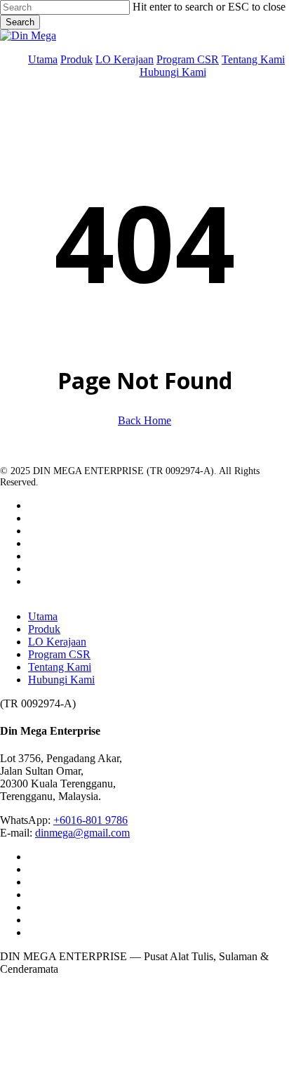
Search (20, 22)
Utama (43, 616)
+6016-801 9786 (90, 820)
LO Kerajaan (57, 642)
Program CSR (59, 654)
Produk (44, 629)
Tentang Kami (59, 667)
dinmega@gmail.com (82, 833)
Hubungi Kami (61, 680)
